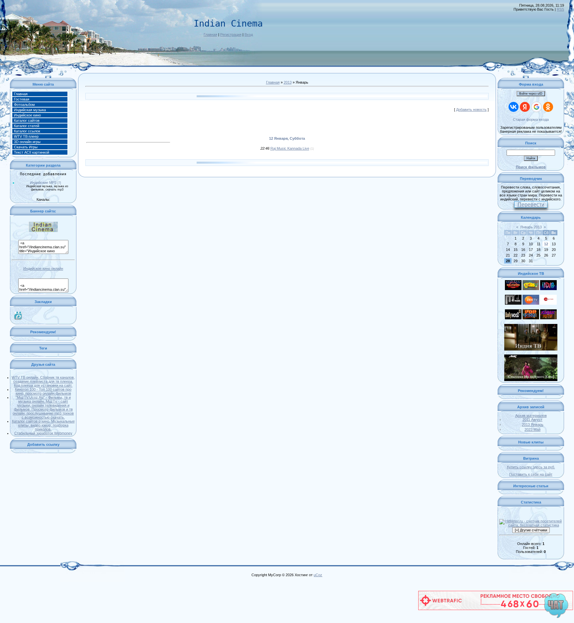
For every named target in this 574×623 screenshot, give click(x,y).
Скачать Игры (26, 147)
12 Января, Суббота (287, 138)
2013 (288, 82)
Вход (248, 35)
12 (546, 244)
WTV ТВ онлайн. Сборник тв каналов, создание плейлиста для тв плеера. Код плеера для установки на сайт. (43, 381)
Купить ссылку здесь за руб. (531, 467)
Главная (210, 35)
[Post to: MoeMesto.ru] (18, 315)
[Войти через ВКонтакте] (514, 107)
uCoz (318, 575)
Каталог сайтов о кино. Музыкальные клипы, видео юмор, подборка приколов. (43, 425)
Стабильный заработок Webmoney (43, 433)
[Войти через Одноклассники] (548, 107)
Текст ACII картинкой (31, 152)
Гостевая (21, 99)
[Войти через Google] (536, 107)
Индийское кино (27, 115)
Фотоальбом (24, 105)
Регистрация (230, 35)
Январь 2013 (531, 227)
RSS (560, 9)
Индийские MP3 (43, 183)
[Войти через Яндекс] (525, 107)
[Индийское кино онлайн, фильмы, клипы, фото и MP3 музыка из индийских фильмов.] (43, 231)
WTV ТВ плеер (26, 136)
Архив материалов (531, 416)
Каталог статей (26, 126)
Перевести (531, 204)
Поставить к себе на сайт (530, 474)
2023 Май (532, 429)
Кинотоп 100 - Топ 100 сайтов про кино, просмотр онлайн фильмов (43, 391)
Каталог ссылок (27, 131)
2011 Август (532, 420)
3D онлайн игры (27, 142)
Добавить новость (471, 110)
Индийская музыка (30, 110)
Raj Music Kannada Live (289, 148)
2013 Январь (532, 425)
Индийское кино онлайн (43, 269)
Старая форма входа (531, 119)
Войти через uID (530, 93)
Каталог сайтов (27, 120)
